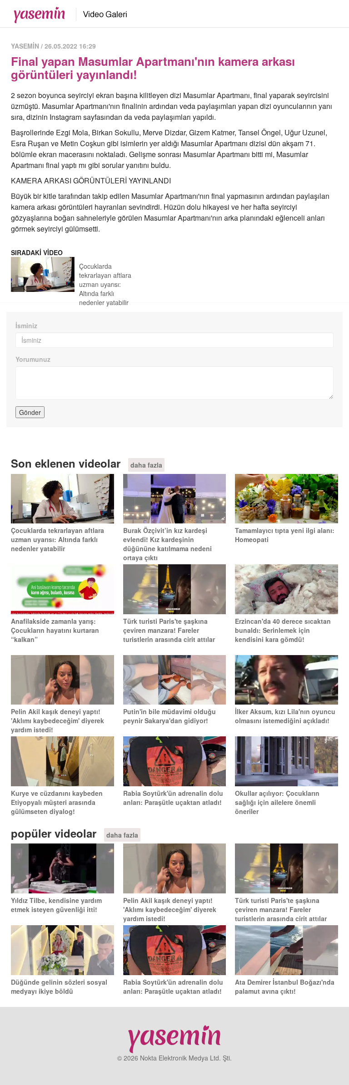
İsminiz (26, 325)
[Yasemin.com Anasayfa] (36, 12)
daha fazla (146, 464)
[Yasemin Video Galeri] (100, 12)
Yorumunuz (32, 359)
